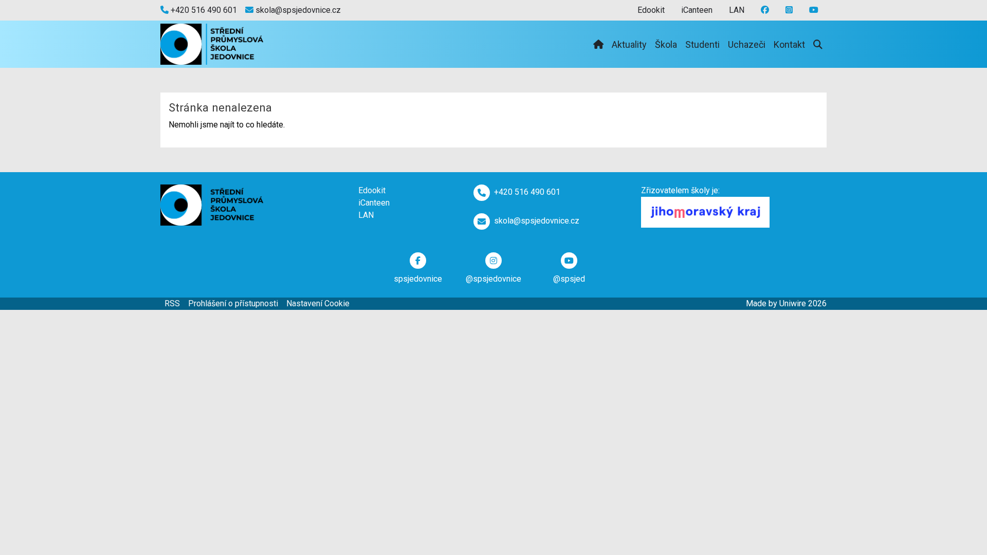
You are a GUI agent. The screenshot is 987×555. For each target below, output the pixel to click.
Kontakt (789, 44)
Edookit (651, 10)
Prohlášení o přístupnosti (233, 303)
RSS (172, 303)
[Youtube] (789, 10)
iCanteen (696, 10)
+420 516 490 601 (203, 10)
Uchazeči (746, 44)
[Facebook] (765, 10)
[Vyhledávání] (818, 44)
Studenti (702, 44)
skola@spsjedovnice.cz (297, 10)
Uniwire (792, 303)
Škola (666, 44)
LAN (736, 10)
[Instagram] (814, 10)
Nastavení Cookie (318, 303)
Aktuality (629, 44)
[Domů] (598, 44)
